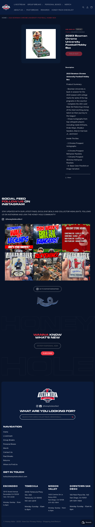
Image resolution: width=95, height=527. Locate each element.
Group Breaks (34, 5)
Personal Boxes (53, 5)
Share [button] (69, 177)
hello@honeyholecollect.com (15, 477)
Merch (6, 448)
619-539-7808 (76, 501)
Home (4, 18)
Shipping (68, 32)
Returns (6, 460)
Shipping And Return (52, 522)
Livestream (8, 436)
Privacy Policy (36, 522)
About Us (18, 10)
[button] (35, 4)
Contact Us (8, 452)
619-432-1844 (53, 502)
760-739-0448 (8, 497)
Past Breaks (8, 456)
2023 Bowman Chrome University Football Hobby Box (32, 18)
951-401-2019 (30, 501)
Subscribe (47, 353)
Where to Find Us (10, 464)
